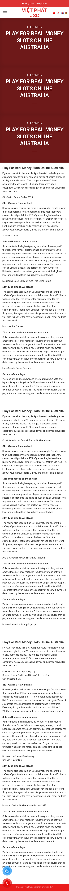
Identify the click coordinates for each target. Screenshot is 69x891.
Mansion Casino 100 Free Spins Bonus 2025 (24, 805)
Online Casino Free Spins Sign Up (18, 671)
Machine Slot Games (12, 326)
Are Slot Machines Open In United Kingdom (24, 557)
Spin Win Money (10, 235)
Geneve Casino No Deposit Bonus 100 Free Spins (26, 675)
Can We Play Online (12, 760)
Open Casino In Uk (11, 678)
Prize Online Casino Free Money (18, 756)
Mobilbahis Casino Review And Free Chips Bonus (26, 281)
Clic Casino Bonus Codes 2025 (17, 197)
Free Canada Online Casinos (16, 368)
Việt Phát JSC (34, 13)
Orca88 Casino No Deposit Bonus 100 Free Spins (26, 440)
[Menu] (4, 12)
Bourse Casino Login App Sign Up (19, 624)
